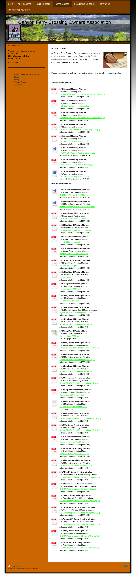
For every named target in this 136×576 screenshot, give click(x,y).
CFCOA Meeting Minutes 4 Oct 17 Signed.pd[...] (80, 501)
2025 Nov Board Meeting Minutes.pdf (75, 230)
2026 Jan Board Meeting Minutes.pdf (75, 218)
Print (12, 566)
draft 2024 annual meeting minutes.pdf (76, 106)
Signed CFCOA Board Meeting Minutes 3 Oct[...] (80, 430)
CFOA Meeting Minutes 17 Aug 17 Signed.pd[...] (80, 524)
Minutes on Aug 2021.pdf (70, 289)
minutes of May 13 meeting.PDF (73, 407)
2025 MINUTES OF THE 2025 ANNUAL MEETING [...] (82, 94)
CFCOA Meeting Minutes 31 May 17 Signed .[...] (80, 536)
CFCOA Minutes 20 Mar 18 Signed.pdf (76, 465)
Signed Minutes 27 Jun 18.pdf (72, 442)
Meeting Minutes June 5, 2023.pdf (74, 254)
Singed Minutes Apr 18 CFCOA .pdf (74, 454)
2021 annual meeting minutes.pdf (74, 141)
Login (126, 566)
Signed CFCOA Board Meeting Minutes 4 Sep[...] (80, 383)
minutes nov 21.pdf (68, 277)
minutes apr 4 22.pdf (68, 265)
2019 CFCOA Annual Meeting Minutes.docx (78, 153)
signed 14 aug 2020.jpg (69, 336)
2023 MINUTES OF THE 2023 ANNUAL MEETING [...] (82, 118)
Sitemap (17, 566)
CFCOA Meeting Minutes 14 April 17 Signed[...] (79, 548)
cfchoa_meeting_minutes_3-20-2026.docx (77, 207)
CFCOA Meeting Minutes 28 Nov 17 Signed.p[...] (80, 489)
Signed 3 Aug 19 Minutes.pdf (72, 395)
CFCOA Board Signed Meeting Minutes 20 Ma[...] (80, 418)
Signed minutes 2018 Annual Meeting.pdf (77, 165)
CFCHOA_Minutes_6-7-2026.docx (74, 195)
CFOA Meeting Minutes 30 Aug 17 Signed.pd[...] (80, 512)
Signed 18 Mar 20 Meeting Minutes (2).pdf (77, 360)
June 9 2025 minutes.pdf (70, 242)
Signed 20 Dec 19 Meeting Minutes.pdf (76, 371)
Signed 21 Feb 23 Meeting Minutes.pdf (76, 324)
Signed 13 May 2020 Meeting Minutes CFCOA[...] (80, 348)
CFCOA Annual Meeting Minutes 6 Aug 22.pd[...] (80, 129)
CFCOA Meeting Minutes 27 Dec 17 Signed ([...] (80, 477)
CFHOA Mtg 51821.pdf (69, 301)
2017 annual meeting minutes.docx (74, 176)
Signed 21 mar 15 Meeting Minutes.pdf (76, 312)
